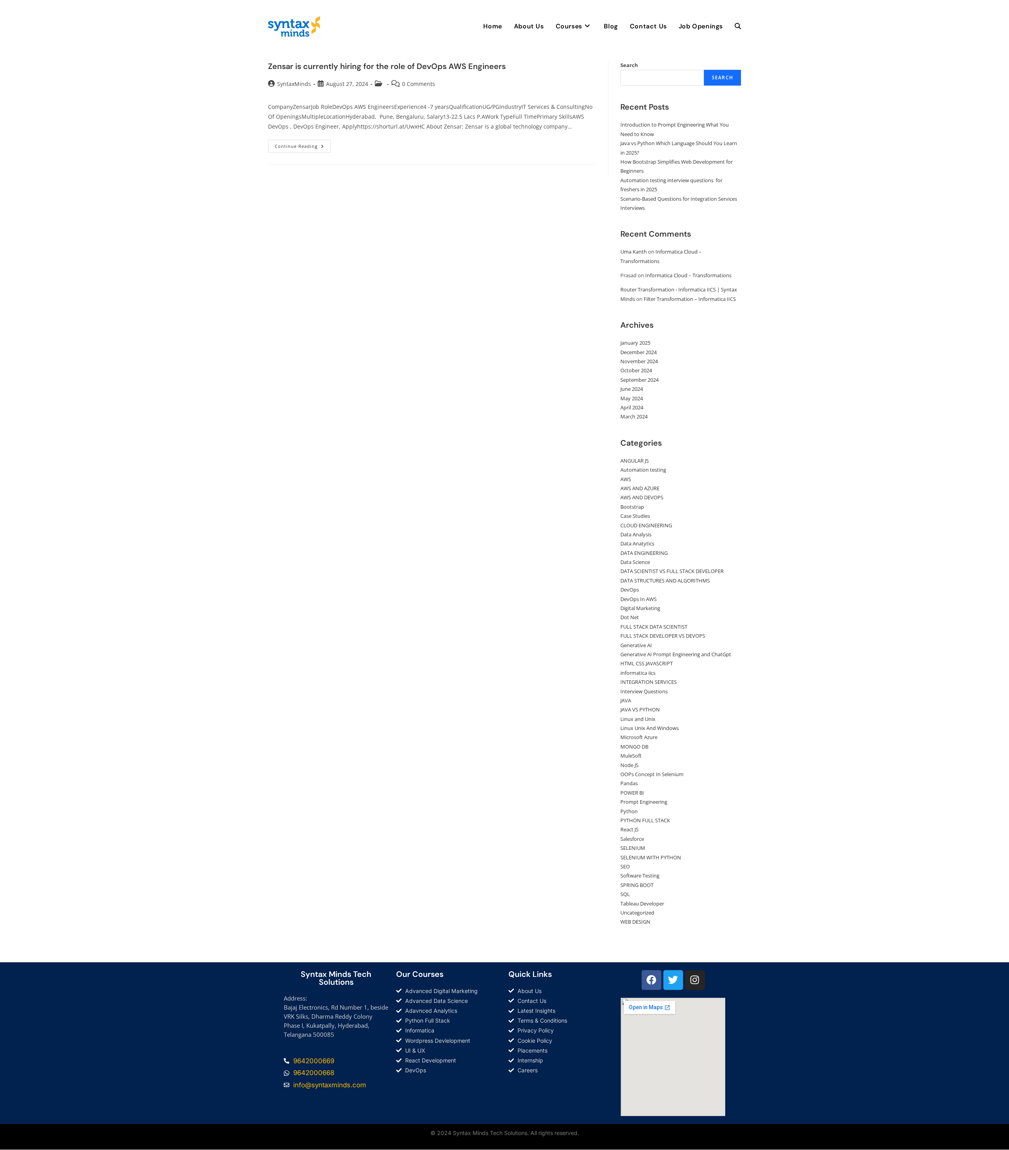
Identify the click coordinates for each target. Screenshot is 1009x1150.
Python (629, 811)
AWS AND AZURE (639, 488)
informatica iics (637, 672)
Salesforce (632, 838)
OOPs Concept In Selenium (651, 774)
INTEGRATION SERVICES (648, 681)
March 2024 (634, 416)
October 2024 (636, 370)
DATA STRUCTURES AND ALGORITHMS (665, 580)
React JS (629, 829)
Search (629, 65)
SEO (625, 866)
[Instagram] (695, 980)
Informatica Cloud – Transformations (688, 275)
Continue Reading (303, 144)
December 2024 (638, 352)
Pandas (629, 783)
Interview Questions (644, 691)
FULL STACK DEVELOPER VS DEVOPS (662, 635)
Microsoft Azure (638, 737)
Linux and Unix (637, 718)
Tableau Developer (642, 903)
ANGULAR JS (634, 460)
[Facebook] (651, 980)
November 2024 (639, 361)
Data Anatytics (637, 543)
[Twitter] (673, 980)
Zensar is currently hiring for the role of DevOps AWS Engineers (387, 66)
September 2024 (639, 379)
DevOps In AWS (638, 599)
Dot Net (629, 617)
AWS (625, 479)
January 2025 (635, 342)
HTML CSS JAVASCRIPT (646, 663)
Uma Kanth (633, 251)
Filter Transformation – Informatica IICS (690, 298)
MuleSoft (631, 755)
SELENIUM (632, 847)
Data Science (635, 562)
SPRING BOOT (636, 885)
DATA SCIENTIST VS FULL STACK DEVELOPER (672, 571)
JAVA (625, 700)
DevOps (629, 589)
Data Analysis (636, 534)
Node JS (629, 765)
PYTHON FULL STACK (645, 820)
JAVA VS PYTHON (640, 709)
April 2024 (631, 407)
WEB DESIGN (635, 921)
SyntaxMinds (294, 84)
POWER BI (632, 792)
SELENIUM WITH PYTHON (650, 857)
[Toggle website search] (738, 26)
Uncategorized (637, 912)
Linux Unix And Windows (649, 728)
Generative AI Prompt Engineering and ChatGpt (675, 654)
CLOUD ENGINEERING (646, 525)
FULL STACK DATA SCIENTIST (653, 626)
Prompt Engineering (643, 801)
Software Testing (639, 875)
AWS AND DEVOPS (641, 497)
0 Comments (418, 84)
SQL (625, 894)
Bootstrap (632, 506)
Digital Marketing (640, 608)
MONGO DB (634, 746)
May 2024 (631, 398)
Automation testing (643, 469)
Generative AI (636, 645)
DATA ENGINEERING (644, 552)
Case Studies (635, 515)
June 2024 (631, 388)
